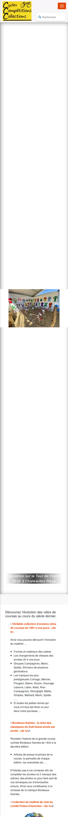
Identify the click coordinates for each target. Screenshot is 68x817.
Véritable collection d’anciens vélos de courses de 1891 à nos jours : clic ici (33, 628)
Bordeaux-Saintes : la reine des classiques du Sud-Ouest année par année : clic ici (32, 727)
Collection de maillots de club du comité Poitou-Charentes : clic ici (31, 804)
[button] (3, 308)
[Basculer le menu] (62, 6)
